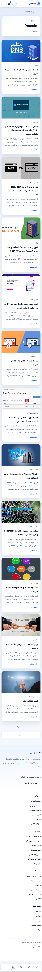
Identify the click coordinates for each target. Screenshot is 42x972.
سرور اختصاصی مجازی (33, 841)
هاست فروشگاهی (35, 810)
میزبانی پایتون (36, 824)
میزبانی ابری (37, 819)
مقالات (38, 916)
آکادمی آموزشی (36, 925)
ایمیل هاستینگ (35, 815)
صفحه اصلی (37, 12)
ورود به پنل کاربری (31, 783)
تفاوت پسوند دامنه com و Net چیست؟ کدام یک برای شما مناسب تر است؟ (22, 190)
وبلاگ (39, 920)
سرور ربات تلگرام (35, 854)
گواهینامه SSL (36, 881)
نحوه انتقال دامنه (30, 701)
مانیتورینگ (37, 863)
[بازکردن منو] (3, 4)
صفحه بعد (21, 734)
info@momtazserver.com (31, 777)
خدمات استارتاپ (35, 894)
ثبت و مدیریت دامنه (34, 876)
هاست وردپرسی (35, 805)
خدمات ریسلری (35, 890)
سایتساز (38, 885)
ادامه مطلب (34, 89)
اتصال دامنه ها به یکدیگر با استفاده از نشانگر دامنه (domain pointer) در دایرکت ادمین (21, 130)
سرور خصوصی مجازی (33, 836)
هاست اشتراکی (36, 801)
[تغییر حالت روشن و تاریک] (14, 3)
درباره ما (38, 929)
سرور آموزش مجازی (34, 859)
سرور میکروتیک (35, 850)
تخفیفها (38, 899)
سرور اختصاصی (35, 845)
